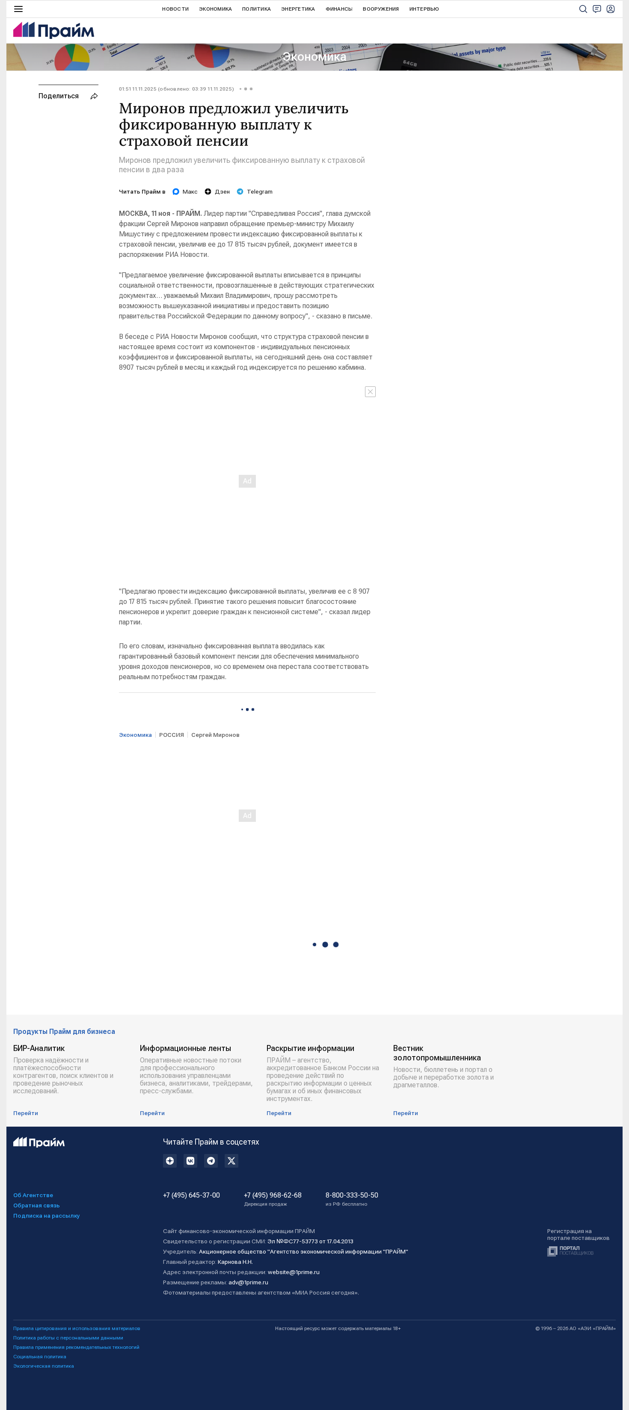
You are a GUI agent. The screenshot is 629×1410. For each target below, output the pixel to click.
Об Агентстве (33, 1195)
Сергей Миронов (215, 734)
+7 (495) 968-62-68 (273, 1199)
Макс (190, 191)
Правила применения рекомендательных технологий (76, 1347)
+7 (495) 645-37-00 (191, 1195)
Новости (175, 9)
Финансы (339, 9)
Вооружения (381, 9)
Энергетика (298, 9)
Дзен (222, 191)
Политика (256, 9)
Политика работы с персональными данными (68, 1338)
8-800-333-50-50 (352, 1199)
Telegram (260, 191)
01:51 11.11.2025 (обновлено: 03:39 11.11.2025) (176, 89)
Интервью (424, 9)
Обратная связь (36, 1205)
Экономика (215, 9)
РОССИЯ (171, 734)
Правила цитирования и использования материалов (76, 1328)
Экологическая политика (43, 1366)
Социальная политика (39, 1357)
